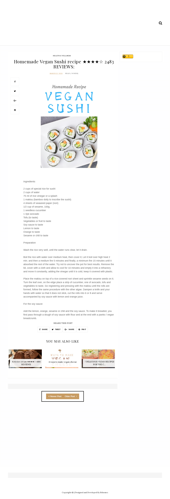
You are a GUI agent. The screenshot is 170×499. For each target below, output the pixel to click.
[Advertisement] (85, 23)
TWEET (57, 329)
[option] (26, 360)
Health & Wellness (62, 56)
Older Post (70, 396)
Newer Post (55, 396)
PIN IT (83, 329)
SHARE (44, 329)
